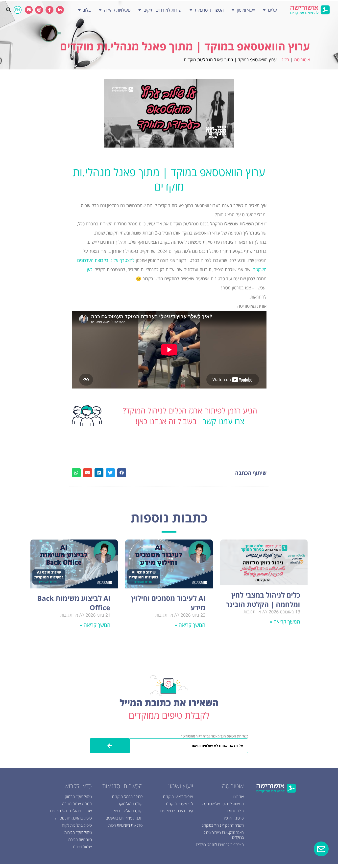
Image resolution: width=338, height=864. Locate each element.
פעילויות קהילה (117, 10)
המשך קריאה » (285, 621)
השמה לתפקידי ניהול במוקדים (222, 825)
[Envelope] (29, 10)
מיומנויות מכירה (80, 839)
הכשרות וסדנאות (209, 10)
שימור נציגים (82, 846)
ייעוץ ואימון (246, 10)
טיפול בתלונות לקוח (77, 825)
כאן (89, 269)
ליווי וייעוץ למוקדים (179, 803)
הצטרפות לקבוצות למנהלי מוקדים (220, 844)
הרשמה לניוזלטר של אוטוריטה (223, 803)
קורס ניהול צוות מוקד (127, 810)
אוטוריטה (302, 60)
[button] (9, 10)
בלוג (87, 10)
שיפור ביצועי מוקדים (178, 796)
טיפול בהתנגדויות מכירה (73, 818)
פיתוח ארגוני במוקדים (176, 810)
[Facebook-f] (49, 10)
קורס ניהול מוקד (130, 803)
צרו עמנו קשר (223, 421)
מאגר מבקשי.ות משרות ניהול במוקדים (224, 835)
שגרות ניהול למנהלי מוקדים (71, 810)
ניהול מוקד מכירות (78, 832)
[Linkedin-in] (60, 10)
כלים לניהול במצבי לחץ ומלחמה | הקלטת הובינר (263, 599)
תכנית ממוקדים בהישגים (124, 818)
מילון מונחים (235, 810)
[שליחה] (109, 745)
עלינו (272, 10)
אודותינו (238, 796)
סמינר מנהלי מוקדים (127, 796)
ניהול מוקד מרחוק (78, 796)
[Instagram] (39, 10)
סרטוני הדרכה (234, 818)
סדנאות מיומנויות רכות (125, 825)
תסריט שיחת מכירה (77, 803)
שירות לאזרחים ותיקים (163, 10)
